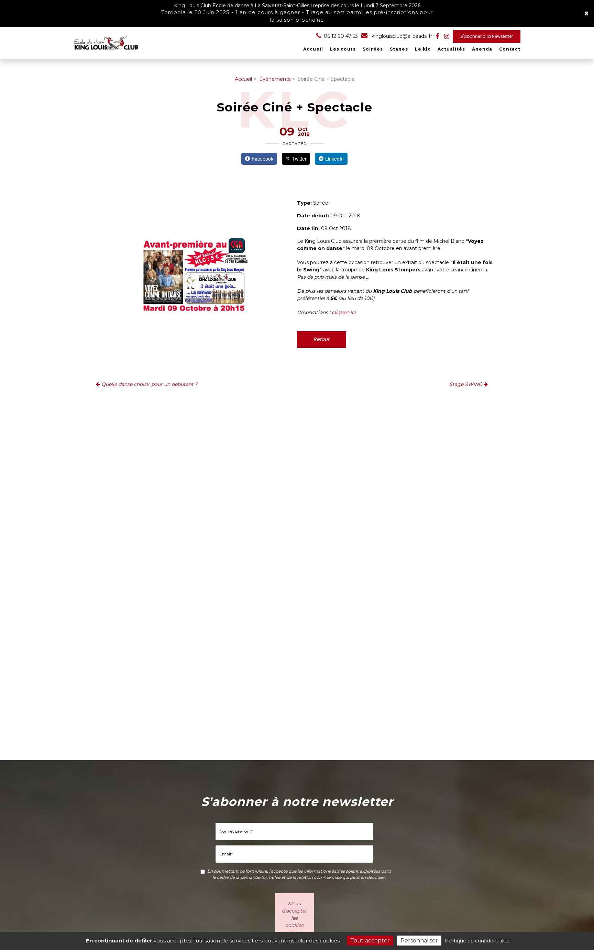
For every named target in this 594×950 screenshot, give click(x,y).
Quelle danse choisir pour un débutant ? (149, 384)
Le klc (423, 49)
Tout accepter (370, 940)
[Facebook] (437, 36)
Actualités (451, 49)
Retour (321, 339)
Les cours (343, 49)
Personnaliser (419, 940)
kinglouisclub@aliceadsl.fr (401, 36)
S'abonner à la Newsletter (486, 36)
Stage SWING (466, 384)
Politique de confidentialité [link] (477, 941)
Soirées (373, 49)
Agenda (482, 49)
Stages (399, 49)
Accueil (313, 49)
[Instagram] (446, 36)
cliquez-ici (344, 312)
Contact (509, 49)
